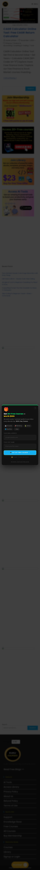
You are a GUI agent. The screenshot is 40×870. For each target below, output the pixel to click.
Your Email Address (10, 433)
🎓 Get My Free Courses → (20, 453)
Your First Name (9, 442)
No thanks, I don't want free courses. (20, 462)
